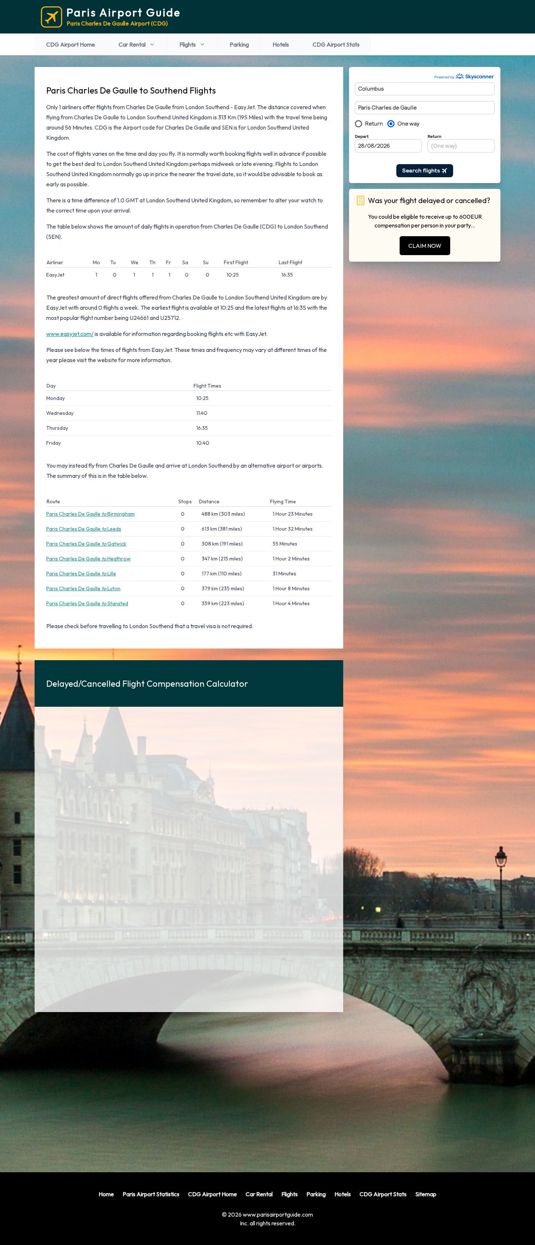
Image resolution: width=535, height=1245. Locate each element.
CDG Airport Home (70, 44)
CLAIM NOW (424, 245)
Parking (239, 44)
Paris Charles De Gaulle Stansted (87, 603)
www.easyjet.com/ (70, 333)
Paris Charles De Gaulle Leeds (83, 529)
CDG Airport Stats (336, 44)
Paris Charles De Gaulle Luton (83, 588)
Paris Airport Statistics (151, 1194)
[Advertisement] (189, 1086)
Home (106, 1194)
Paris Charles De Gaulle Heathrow (88, 558)
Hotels (281, 44)
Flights (187, 44)
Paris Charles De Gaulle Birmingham (90, 514)
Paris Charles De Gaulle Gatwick (86, 543)
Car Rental (132, 44)
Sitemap (425, 1194)
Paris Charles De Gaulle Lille (81, 573)
